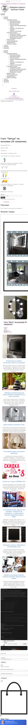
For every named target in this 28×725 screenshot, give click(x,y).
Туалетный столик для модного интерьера (14, 452)
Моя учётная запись (9, 640)
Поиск (5, 642)
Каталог (6, 18)
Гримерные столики (15, 34)
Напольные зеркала (15, 22)
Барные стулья (10, 39)
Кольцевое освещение (9, 604)
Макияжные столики (15, 38)
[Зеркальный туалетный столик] (14, 421)
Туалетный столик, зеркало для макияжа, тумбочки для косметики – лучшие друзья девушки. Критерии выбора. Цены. (14, 513)
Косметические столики (16, 36)
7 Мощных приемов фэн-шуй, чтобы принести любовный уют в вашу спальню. (14, 394)
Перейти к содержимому (19, 3)
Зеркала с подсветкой (15, 31)
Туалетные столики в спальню (18, 35)
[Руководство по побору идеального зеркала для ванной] (14, 357)
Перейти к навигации (6, 3)
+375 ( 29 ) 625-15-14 (14, 91)
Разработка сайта (20, 648)
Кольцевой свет (11, 42)
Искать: (6, 643)
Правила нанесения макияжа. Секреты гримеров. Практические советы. (14, 576)
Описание (6, 201)
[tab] (15, 201)
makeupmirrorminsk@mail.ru (16, 98)
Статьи (5, 45)
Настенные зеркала (15, 21)
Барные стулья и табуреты (11, 602)
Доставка (6, 46)
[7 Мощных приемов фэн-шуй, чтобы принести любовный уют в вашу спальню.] (14, 389)
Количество (4, 195)
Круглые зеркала (14, 24)
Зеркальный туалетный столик (14, 424)
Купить (3, 194)
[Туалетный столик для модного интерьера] (14, 448)
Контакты (6, 48)
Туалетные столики (12, 32)
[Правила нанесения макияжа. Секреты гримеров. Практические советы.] (14, 571)
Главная (6, 17)
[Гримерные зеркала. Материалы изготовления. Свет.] (14, 541)
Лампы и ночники (12, 43)
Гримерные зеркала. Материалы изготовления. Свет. (14, 545)
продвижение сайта (6, 649)
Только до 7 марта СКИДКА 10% (14, 481)
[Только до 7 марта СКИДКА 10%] (14, 478)
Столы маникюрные (12, 41)
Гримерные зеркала (12, 19)
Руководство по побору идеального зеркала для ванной (14, 361)
